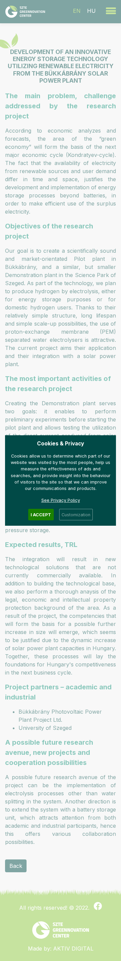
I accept (41, 514)
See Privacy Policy (60, 500)
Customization (76, 514)
